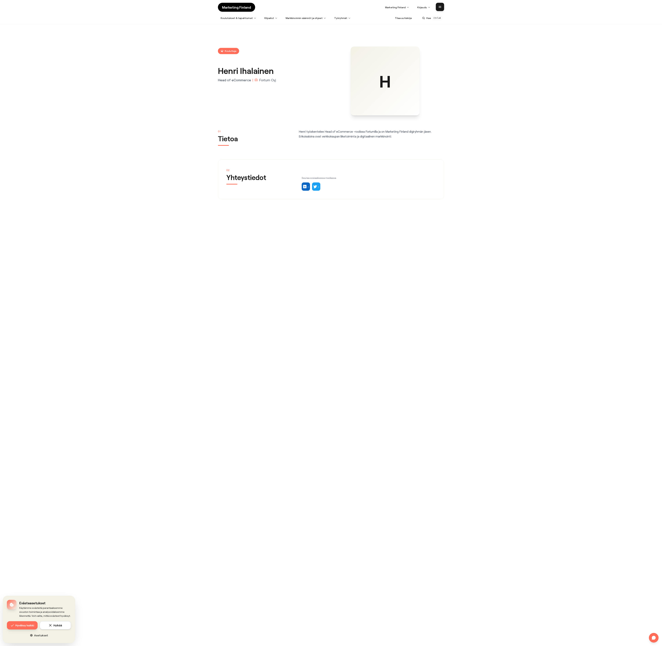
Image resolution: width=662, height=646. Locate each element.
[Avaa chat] (654, 638)
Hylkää (57, 625)
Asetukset (41, 635)
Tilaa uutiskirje (403, 18)
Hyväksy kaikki (24, 625)
